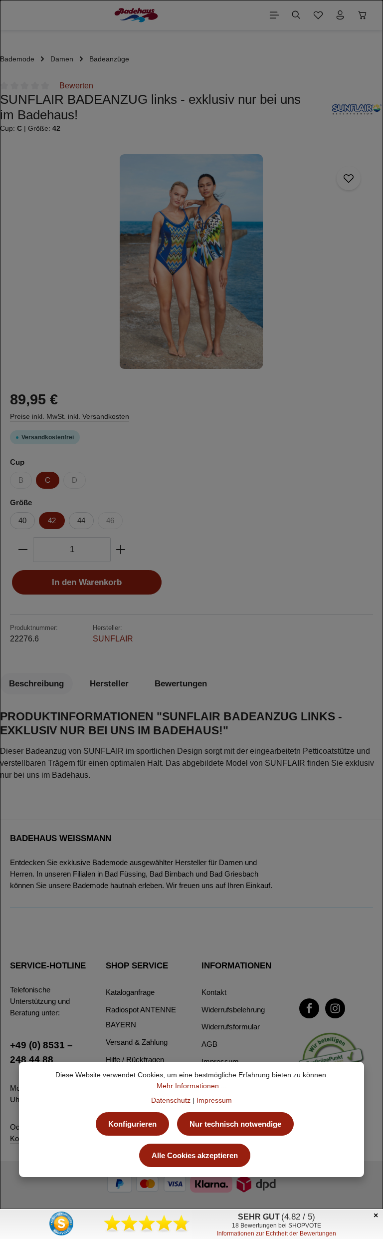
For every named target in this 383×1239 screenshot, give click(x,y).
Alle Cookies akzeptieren (195, 1155)
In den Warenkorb (87, 582)
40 (22, 520)
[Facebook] (309, 1008)
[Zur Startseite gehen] (136, 14)
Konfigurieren (132, 1124)
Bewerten (76, 85)
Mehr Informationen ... (192, 1086)
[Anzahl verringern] (22, 549)
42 (52, 520)
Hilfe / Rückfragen (135, 1059)
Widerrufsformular (230, 1026)
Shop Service (137, 965)
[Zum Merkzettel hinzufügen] (349, 178)
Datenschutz (171, 1100)
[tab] (36, 683)
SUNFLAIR (113, 638)
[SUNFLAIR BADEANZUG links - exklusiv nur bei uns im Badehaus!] (191, 261)
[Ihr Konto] (340, 15)
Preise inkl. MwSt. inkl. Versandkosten (69, 416)
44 (81, 520)
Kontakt (213, 992)
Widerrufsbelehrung (233, 1009)
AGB (209, 1044)
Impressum (214, 1100)
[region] (191, 261)
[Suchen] (296, 15)
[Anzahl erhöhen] (121, 549)
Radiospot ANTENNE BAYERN (141, 1017)
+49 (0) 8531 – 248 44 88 (41, 1052)
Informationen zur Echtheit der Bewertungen (276, 1233)
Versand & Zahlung (137, 1042)
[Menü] (274, 15)
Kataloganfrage (130, 992)
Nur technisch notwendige (235, 1124)
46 (110, 520)
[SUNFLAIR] (357, 113)
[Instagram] (335, 1008)
